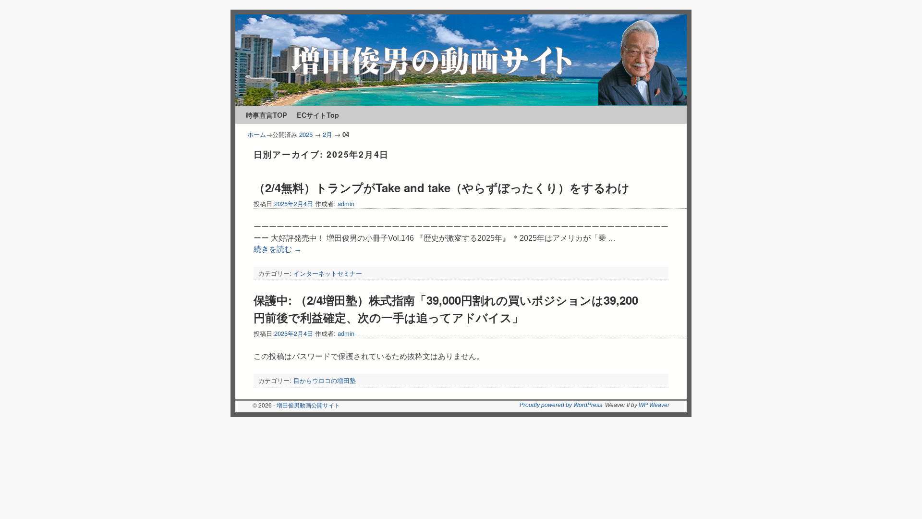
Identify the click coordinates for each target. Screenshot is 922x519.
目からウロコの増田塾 (324, 380)
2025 (306, 134)
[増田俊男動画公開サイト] (461, 60)
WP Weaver (654, 405)
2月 (327, 134)
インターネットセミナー (327, 273)
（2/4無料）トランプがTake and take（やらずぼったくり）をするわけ (442, 187)
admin (346, 203)
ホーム (256, 134)
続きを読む (278, 249)
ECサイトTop (318, 115)
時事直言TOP (266, 115)
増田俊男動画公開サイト (308, 405)
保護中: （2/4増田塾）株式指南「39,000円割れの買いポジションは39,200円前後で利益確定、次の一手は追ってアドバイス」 (446, 308)
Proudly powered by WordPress (561, 405)
